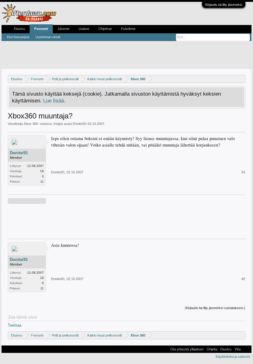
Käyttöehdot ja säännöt (233, 356)
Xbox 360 (31, 124)
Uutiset (84, 29)
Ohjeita (212, 349)
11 (42, 181)
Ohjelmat (105, 29)
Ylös (237, 349)
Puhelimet (128, 29)
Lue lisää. (54, 100)
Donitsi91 (80, 124)
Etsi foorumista (18, 37)
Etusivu (19, 29)
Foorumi (41, 29)
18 (42, 171)
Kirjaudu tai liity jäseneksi (223, 4)
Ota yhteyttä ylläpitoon (187, 349)
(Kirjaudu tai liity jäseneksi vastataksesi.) (215, 308)
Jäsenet (63, 29)
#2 (243, 279)
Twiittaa (14, 325)
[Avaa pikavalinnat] (241, 79)
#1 (243, 172)
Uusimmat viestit (47, 37)
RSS (246, 349)
